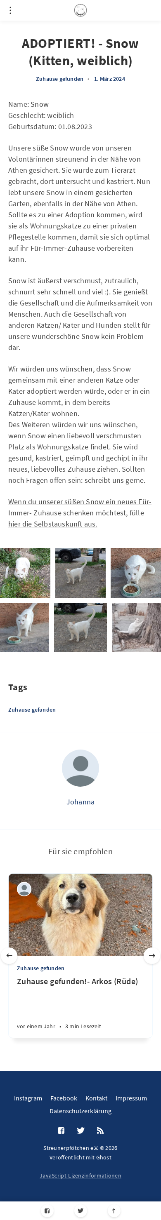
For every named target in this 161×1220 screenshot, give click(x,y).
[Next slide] (152, 955)
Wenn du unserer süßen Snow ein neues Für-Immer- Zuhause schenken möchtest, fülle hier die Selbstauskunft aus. (80, 513)
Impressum (131, 1098)
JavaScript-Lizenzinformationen (80, 1175)
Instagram (28, 1098)
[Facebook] (47, 1210)
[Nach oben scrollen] (114, 1210)
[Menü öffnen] (10, 10)
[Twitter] (80, 1210)
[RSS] (100, 1131)
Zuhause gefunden (59, 78)
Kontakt (96, 1098)
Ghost (104, 1157)
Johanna (80, 801)
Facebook (63, 1098)
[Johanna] (80, 768)
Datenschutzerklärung (80, 1111)
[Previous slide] (9, 955)
